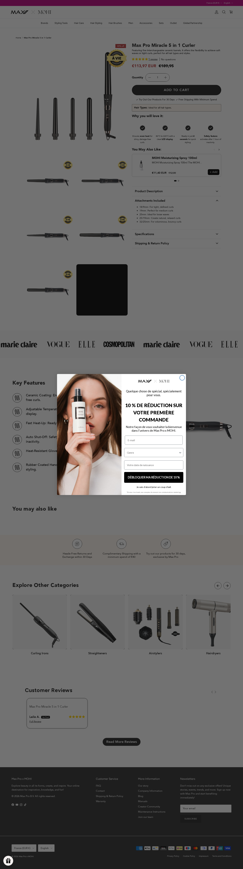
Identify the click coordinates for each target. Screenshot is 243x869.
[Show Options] (180, 452)
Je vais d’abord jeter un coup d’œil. (153, 487)
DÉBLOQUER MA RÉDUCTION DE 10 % (154, 477)
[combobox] (153, 452)
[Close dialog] (182, 377)
